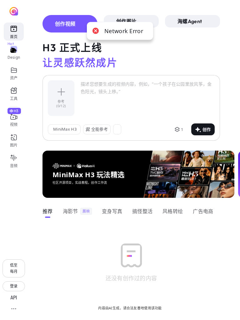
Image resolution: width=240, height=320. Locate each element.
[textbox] (148, 98)
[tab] (70, 23)
